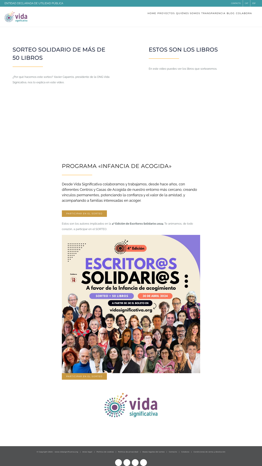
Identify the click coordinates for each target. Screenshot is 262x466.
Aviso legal (87, 452)
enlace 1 (10, 434)
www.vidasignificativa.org (66, 452)
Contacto (173, 452)
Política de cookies (105, 452)
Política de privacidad (128, 452)
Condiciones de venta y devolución (209, 452)
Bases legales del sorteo (154, 452)
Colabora (185, 452)
